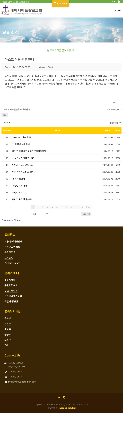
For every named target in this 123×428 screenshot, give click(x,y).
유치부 (7, 323)
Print (115, 102)
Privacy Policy (12, 262)
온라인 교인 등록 (12, 246)
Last (88, 207)
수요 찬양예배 (11, 290)
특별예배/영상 (11, 301)
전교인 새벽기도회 (13, 296)
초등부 (7, 329)
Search (86, 213)
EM (6, 345)
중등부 (7, 334)
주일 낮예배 (9, 279)
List (5, 115)
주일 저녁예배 (11, 285)
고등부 (7, 339)
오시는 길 (8, 257)
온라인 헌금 (9, 252)
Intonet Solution (67, 407)
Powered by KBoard (11, 219)
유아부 (7, 318)
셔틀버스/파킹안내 (13, 241)
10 (77, 207)
